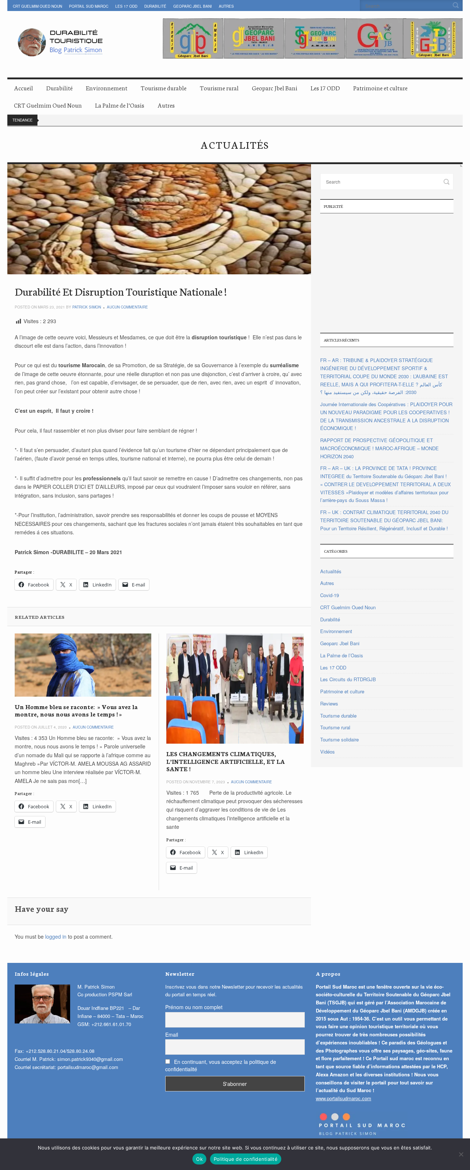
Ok (199, 1159)
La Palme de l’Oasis (119, 105)
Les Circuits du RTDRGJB (348, 679)
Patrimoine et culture (380, 87)
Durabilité (155, 6)
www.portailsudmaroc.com (343, 1098)
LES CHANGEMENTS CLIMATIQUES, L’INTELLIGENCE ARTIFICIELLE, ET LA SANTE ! (225, 761)
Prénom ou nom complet (194, 1007)
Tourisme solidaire (339, 739)
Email (171, 1034)
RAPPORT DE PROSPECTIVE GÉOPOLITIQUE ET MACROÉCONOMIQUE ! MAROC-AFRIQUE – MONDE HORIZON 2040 (379, 448)
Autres (226, 6)
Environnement (106, 87)
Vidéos (327, 751)
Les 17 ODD (126, 6)
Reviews (329, 703)
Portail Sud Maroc (88, 6)
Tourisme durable (164, 87)
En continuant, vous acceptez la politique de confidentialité (220, 1065)
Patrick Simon (86, 307)
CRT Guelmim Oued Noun (37, 6)
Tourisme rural (219, 87)
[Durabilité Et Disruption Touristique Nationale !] (159, 219)
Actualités (330, 571)
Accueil (23, 87)
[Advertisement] (386, 272)
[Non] (460, 1154)
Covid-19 (329, 595)
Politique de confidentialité (246, 1159)
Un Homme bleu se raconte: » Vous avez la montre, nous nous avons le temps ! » (76, 710)
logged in (55, 936)
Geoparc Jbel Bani (192, 6)
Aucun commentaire (127, 307)
